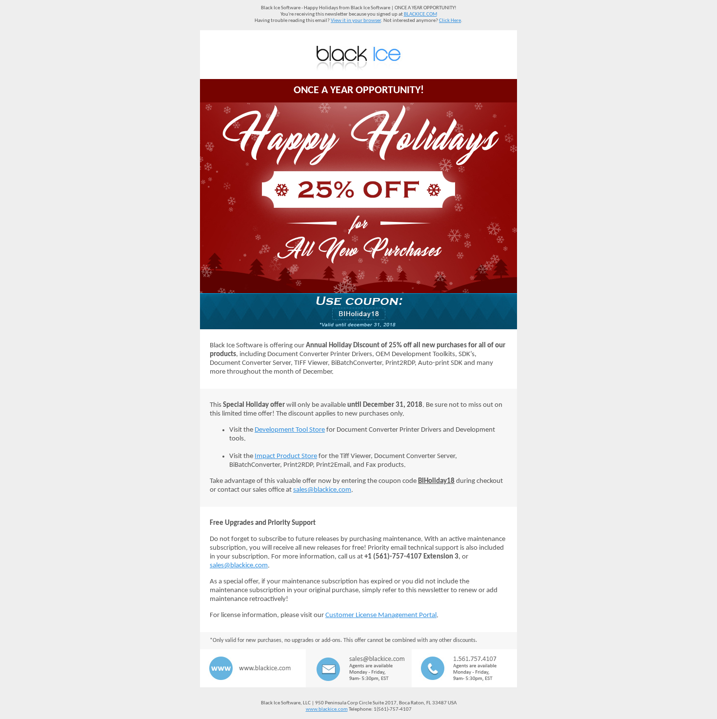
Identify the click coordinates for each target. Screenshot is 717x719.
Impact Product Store (286, 456)
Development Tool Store (290, 430)
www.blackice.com (327, 709)
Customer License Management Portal (381, 615)
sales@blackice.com (322, 490)
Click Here (450, 20)
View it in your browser (356, 20)
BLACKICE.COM (420, 14)
